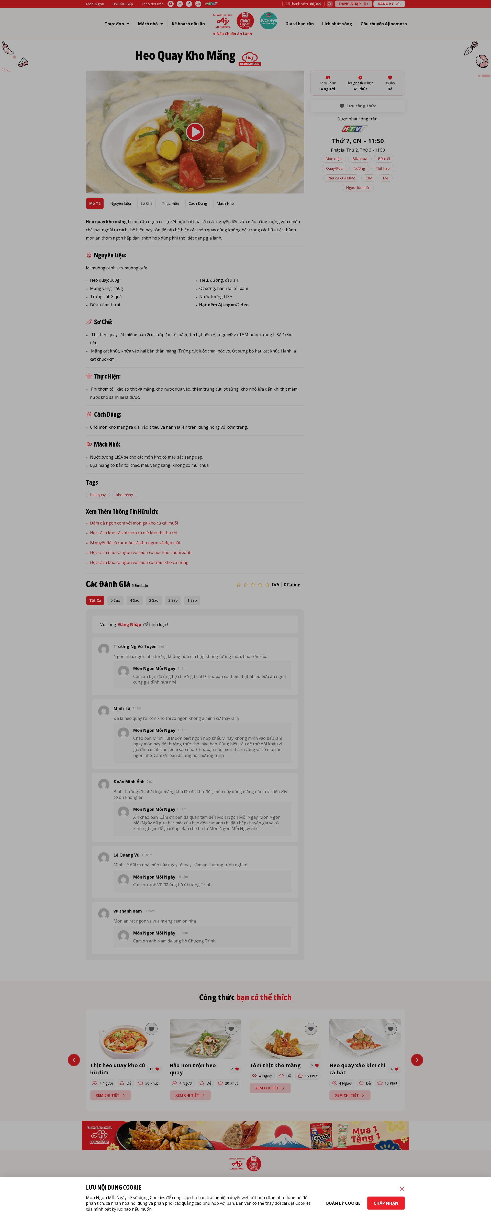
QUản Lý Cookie (343, 1203)
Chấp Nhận (386, 1203)
